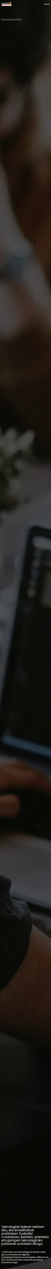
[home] (6, 4)
